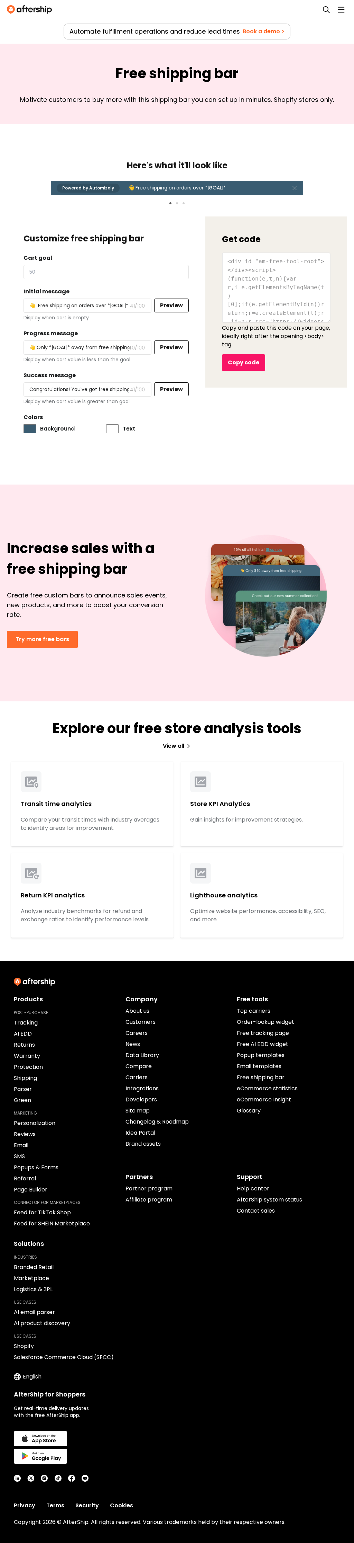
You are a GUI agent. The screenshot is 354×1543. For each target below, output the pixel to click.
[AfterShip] (31, 9)
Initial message (46, 291)
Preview (171, 305)
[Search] (326, 9)
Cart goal (38, 258)
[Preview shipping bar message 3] (183, 203)
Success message (50, 375)
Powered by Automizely (88, 188)
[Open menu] (341, 10)
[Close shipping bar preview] (294, 188)
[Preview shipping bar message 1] (170, 203)
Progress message (51, 333)
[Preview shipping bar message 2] (177, 203)
